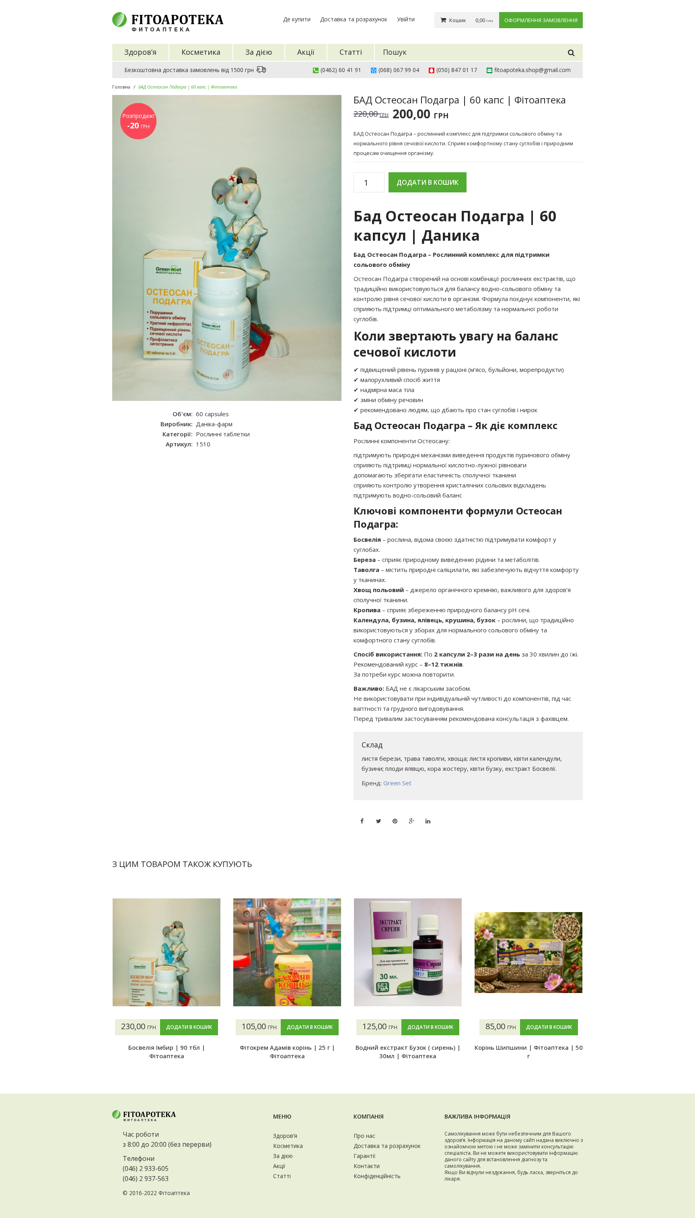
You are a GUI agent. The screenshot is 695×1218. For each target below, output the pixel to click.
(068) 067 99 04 (398, 70)
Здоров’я (285, 1136)
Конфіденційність (377, 1176)
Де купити (296, 19)
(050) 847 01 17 (456, 70)
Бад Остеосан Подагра (390, 254)
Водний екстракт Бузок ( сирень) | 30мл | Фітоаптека (408, 1051)
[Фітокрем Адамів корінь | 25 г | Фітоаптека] (287, 952)
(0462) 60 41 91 (341, 70)
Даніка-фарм (214, 424)
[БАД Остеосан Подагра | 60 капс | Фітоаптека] (226, 248)
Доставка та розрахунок (353, 19)
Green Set (397, 783)
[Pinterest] (395, 816)
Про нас (364, 1136)
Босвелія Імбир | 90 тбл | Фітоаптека (166, 1051)
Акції (279, 1166)
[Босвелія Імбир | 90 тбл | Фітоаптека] (166, 952)
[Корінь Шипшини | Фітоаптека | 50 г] (528, 952)
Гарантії (365, 1156)
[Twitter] (378, 816)
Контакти (367, 1166)
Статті (282, 1176)
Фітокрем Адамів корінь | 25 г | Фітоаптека (287, 1051)
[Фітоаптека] (168, 22)
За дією (283, 1156)
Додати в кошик (428, 182)
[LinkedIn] (428, 816)
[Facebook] (362, 816)
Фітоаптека (174, 1193)
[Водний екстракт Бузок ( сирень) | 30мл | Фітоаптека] (408, 952)
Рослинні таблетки (223, 434)
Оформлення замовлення (541, 20)
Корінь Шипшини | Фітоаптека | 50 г (529, 1051)
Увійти (406, 19)
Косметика (288, 1146)
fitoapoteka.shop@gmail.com (532, 70)
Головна (121, 87)
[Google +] (411, 816)
